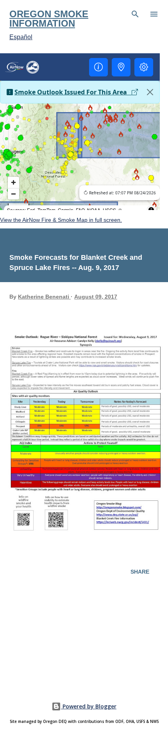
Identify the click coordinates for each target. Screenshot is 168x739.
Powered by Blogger (88, 706)
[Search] (135, 14)
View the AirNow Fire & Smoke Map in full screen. (61, 220)
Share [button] (139, 572)
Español (20, 37)
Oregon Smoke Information (48, 19)
